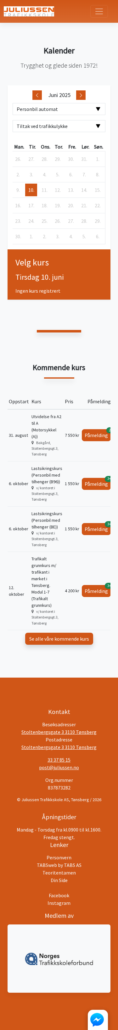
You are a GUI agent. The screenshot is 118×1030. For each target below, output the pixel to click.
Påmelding (98, 433)
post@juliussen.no (59, 767)
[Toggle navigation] (99, 11)
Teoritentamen (59, 872)
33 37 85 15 (59, 760)
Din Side (59, 880)
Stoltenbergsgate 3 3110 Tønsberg (59, 732)
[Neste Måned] (81, 95)
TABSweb (47, 865)
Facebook (59, 895)
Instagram (59, 903)
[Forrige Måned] (37, 95)
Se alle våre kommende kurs (59, 639)
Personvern (59, 857)
